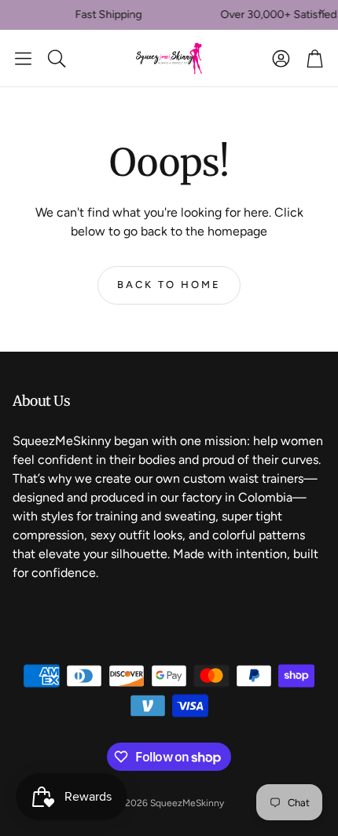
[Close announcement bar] (322, 12)
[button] (23, 58)
